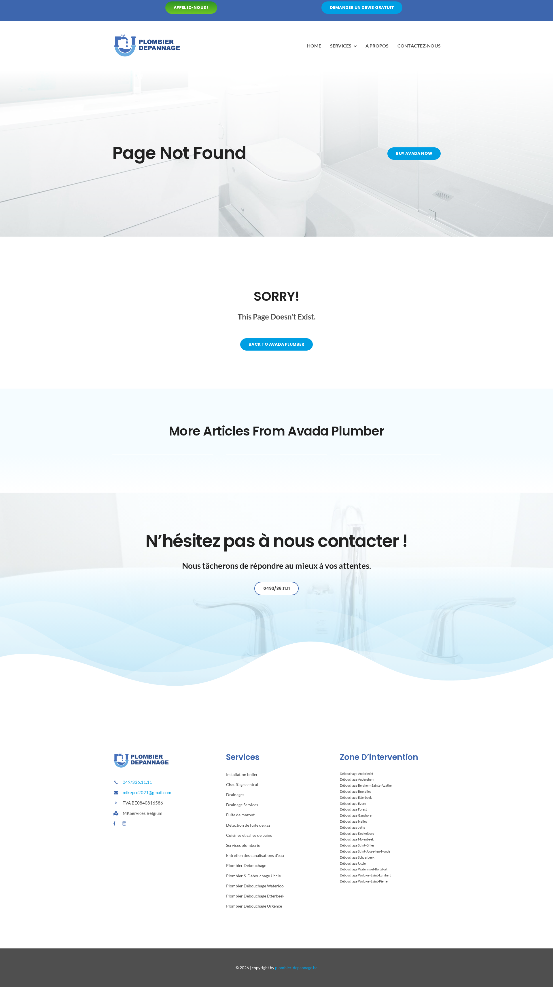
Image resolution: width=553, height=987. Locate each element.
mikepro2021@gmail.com (147, 792)
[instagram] (124, 823)
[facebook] (114, 823)
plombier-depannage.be (296, 967)
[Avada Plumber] (146, 35)
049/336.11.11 (137, 782)
